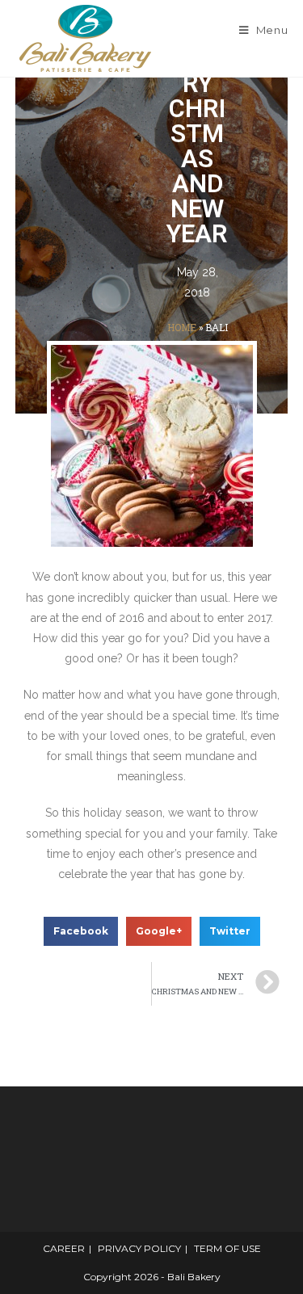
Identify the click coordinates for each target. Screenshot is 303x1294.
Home (181, 327)
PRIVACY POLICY (139, 1248)
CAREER (64, 1248)
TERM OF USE (227, 1248)
